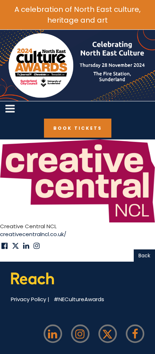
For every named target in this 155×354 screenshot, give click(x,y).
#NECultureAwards (79, 299)
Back (144, 255)
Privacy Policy (29, 299)
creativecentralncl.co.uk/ (33, 234)
